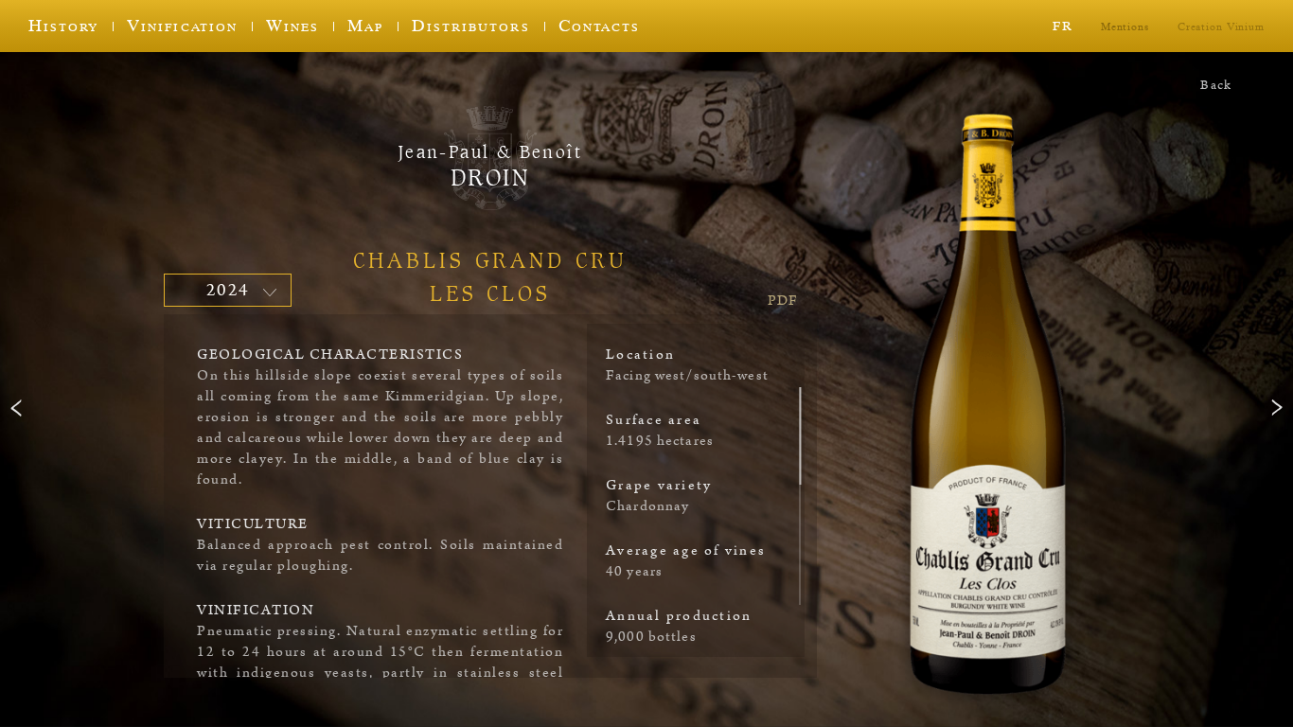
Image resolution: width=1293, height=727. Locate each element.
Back (1215, 85)
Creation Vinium (1221, 26)
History (63, 25)
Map (365, 25)
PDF (783, 301)
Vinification (182, 25)
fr (1062, 24)
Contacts (599, 25)
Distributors (470, 25)
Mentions (1125, 26)
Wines (292, 25)
